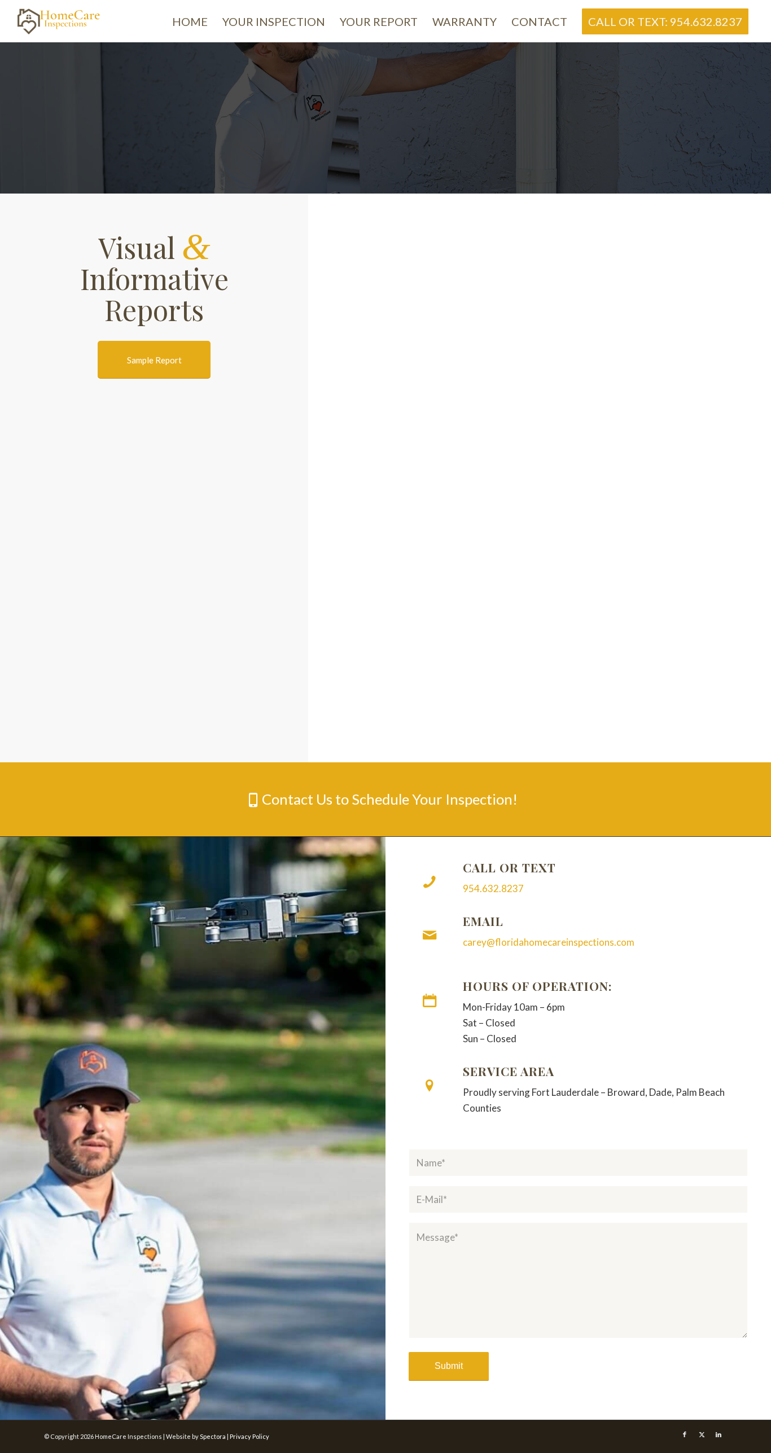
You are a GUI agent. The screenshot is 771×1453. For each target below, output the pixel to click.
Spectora (213, 1436)
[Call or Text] (429, 882)
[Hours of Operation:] (429, 1000)
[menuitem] (190, 21)
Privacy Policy (249, 1436)
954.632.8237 (493, 888)
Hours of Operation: (537, 986)
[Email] (429, 935)
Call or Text (509, 867)
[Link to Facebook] (684, 1434)
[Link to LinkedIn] (718, 1434)
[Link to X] (701, 1434)
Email (483, 921)
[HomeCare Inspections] (59, 21)
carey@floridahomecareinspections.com (548, 942)
